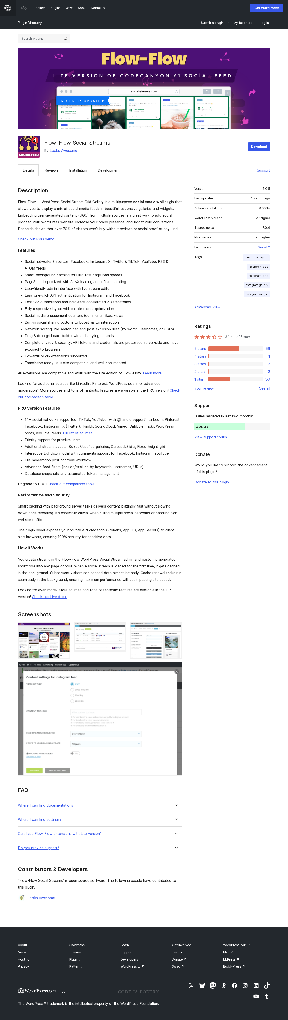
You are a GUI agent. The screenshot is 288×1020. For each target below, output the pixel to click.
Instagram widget (256, 294)
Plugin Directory (30, 23)
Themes (75, 952)
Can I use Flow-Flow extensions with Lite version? (60, 834)
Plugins (74, 959)
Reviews (51, 170)
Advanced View (207, 307)
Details (28, 170)
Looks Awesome (63, 150)
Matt (228, 952)
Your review (204, 388)
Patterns (75, 966)
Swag (178, 966)
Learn (125, 945)
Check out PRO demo (36, 239)
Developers (129, 959)
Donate (179, 959)
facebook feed (258, 266)
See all (264, 388)
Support (263, 170)
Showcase (77, 945)
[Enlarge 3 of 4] (175, 628)
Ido (63, 991)
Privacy (23, 966)
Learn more (152, 373)
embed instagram (256, 257)
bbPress (231, 959)
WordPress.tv (132, 966)
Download (259, 147)
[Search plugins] (65, 38)
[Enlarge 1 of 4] (64, 628)
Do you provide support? (38, 848)
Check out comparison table (71, 484)
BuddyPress (234, 966)
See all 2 (264, 247)
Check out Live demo (50, 596)
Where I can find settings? (39, 819)
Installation (78, 170)
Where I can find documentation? (45, 805)
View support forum (210, 437)
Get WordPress (266, 8)
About (22, 945)
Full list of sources (77, 433)
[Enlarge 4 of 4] (175, 668)
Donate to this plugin (211, 482)
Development (109, 170)
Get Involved (181, 945)
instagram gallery (256, 285)
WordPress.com (236, 945)
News (22, 952)
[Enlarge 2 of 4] (120, 628)
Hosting (23, 959)
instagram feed (258, 275)
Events (177, 952)
